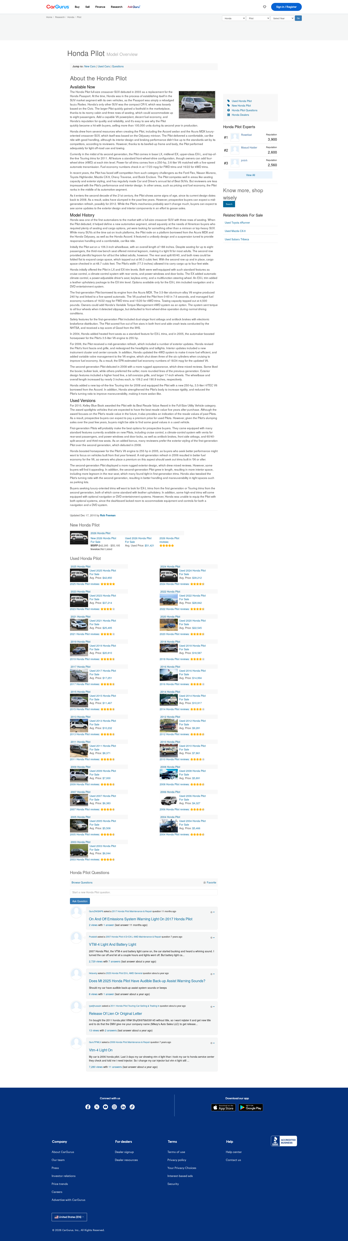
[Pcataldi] (76, 937)
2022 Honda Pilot (170, 591)
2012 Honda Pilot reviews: (175, 734)
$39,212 (197, 577)
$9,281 (196, 728)
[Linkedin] (123, 1107)
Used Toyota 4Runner (237, 222)
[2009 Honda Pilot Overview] (79, 775)
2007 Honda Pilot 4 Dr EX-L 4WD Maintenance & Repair (133, 936)
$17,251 (107, 678)
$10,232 (107, 728)
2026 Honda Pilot (100, 533)
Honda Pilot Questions (244, 110)
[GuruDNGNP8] (76, 912)
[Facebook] (87, 1107)
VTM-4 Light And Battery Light (112, 944)
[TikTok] (132, 1107)
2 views (93, 925)
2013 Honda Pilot (80, 717)
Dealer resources (126, 1160)
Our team (58, 1160)
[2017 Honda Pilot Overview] (79, 675)
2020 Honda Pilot (170, 616)
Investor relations (64, 1175)
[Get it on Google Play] (251, 1107)
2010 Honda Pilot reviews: (175, 759)
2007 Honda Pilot (80, 792)
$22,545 (197, 628)
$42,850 (107, 577)
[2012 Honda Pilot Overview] (169, 725)
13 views (94, 1030)
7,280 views (96, 1067)
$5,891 (196, 778)
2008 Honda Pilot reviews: (175, 784)
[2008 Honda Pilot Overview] (169, 775)
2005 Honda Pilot (80, 817)
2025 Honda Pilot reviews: (85, 584)
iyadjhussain (95, 1005)
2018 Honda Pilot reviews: (175, 659)
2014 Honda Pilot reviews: (175, 709)
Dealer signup (124, 1152)
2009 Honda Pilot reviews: (85, 784)
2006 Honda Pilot (170, 792)
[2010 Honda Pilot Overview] (169, 750)
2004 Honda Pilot (170, 817)
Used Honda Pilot (242, 101)
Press (55, 1167)
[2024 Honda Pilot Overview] (169, 575)
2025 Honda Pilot (80, 566)
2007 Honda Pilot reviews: (85, 809)
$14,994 (197, 678)
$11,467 (107, 703)
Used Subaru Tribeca (237, 239)
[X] (96, 1107)
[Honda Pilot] (197, 104)
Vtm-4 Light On (101, 1049)
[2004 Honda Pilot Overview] (169, 825)
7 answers (114, 961)
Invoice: (96, 549)
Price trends (60, 1183)
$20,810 (107, 653)
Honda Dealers (240, 115)
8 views (93, 994)
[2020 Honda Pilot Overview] (169, 625)
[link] (250, 137)
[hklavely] (76, 974)
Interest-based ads (180, 1175)
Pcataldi (93, 936)
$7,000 (107, 778)
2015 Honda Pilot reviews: (85, 709)
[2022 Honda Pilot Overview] (169, 600)
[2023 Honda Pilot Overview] (79, 600)
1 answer (108, 925)
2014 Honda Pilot (170, 691)
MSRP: (95, 545)
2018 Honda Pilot (170, 641)
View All (250, 175)
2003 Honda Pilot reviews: (85, 859)
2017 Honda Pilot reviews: (85, 684)
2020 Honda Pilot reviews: (175, 634)
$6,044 (107, 853)
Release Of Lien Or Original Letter (115, 1013)
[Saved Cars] (264, 7)
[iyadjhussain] (76, 1006)
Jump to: (78, 66)
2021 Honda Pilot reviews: (85, 634)
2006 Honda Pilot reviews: (175, 809)
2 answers (111, 1030)
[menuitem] (77, 7)
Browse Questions (82, 882)
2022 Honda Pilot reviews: (175, 609)
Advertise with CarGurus (68, 1199)
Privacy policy (176, 1160)
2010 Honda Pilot (170, 742)
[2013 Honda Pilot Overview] (79, 725)
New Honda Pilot (241, 105)
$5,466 (196, 828)
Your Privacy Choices (181, 1167)
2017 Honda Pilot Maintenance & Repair (132, 911)
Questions (118, 66)
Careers (57, 1191)
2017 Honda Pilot (80, 666)
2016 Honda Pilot (170, 666)
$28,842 (197, 603)
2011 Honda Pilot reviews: (85, 759)
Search (229, 204)
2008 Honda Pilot (170, 767)
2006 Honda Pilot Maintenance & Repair (130, 1042)
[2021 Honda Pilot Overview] (79, 625)
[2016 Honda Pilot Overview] (169, 675)
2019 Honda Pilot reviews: (85, 659)
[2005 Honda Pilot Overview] (79, 825)
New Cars (90, 66)
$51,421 (149, 545)
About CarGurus (63, 1152)
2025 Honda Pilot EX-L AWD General (124, 973)
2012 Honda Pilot (170, 717)
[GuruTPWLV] (76, 1043)
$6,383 (107, 803)
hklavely (93, 973)
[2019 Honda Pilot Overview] (79, 650)
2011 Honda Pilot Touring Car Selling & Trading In (135, 1005)
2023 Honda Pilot (80, 591)
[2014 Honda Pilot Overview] (169, 700)
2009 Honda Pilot (80, 767)
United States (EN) (70, 1217)
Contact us (233, 1160)
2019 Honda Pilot (80, 641)
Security (173, 1183)
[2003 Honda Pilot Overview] (79, 851)
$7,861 (196, 753)
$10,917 (197, 703)
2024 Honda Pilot (170, 566)
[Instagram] (114, 1107)
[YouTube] (105, 1107)
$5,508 (107, 828)
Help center (234, 1152)
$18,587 (197, 653)
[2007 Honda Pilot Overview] (79, 800)
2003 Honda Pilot (80, 842)
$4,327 (196, 803)
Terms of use (176, 1152)
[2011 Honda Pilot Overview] (79, 750)
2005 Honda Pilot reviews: (85, 834)
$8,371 (107, 753)
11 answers (115, 1067)
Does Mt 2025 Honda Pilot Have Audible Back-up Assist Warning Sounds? (147, 980)
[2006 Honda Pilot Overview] (169, 800)
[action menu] (212, 912)
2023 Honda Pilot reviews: (85, 609)
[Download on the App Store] (223, 1107)
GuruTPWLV (95, 1042)
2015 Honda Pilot (80, 691)
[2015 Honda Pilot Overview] (79, 700)
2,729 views (96, 961)
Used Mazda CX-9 (235, 231)
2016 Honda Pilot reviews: (175, 684)
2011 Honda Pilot (80, 742)
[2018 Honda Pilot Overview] (169, 650)
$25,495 (107, 628)
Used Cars (104, 66)
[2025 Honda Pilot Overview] (79, 575)
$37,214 (107, 603)
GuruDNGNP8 (96, 911)
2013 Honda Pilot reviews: (85, 734)
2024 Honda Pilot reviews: (175, 584)
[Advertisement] (144, 1079)
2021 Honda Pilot (80, 616)
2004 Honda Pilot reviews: (175, 834)
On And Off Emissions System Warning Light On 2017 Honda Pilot (140, 918)
